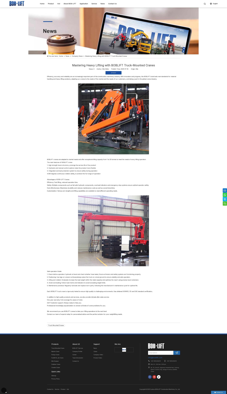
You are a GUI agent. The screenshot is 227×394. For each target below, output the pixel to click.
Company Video (98, 354)
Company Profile (77, 351)
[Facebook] (150, 377)
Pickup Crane (55, 354)
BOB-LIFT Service (77, 348)
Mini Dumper (55, 361)
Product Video (98, 358)
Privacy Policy (55, 379)
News (102, 4)
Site (137, 69)
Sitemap (53, 375)
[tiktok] (158, 377)
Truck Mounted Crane (57, 348)
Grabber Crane (55, 364)
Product (51, 4)
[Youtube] (154, 377)
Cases (95, 351)
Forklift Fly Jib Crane (57, 358)
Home (42, 4)
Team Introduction (77, 358)
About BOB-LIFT (70, 4)
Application (84, 4)
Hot (58, 4)
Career (74, 354)
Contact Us (112, 4)
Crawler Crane (55, 367)
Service (94, 4)
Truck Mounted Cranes (56, 325)
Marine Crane (55, 351)
